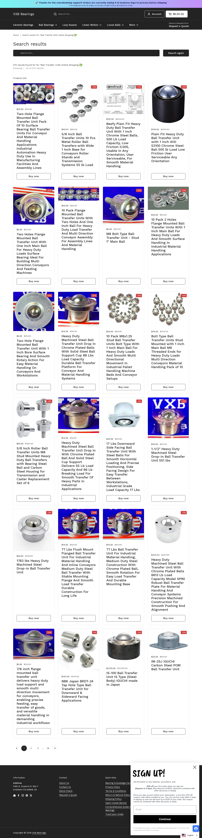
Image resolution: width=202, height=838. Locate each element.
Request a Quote (68, 795)
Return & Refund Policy (117, 795)
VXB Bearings (23, 14)
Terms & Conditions (115, 791)
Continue (165, 819)
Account (156, 14)
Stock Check (65, 791)
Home (16, 35)
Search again (176, 53)
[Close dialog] (194, 767)
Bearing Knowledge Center (119, 783)
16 (49, 748)
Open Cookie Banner (116, 803)
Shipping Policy (113, 799)
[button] (177, 14)
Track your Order (114, 814)
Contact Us (65, 787)
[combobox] (97, 14)
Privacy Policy (112, 787)
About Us (64, 783)
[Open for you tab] (196, 828)
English (190, 835)
